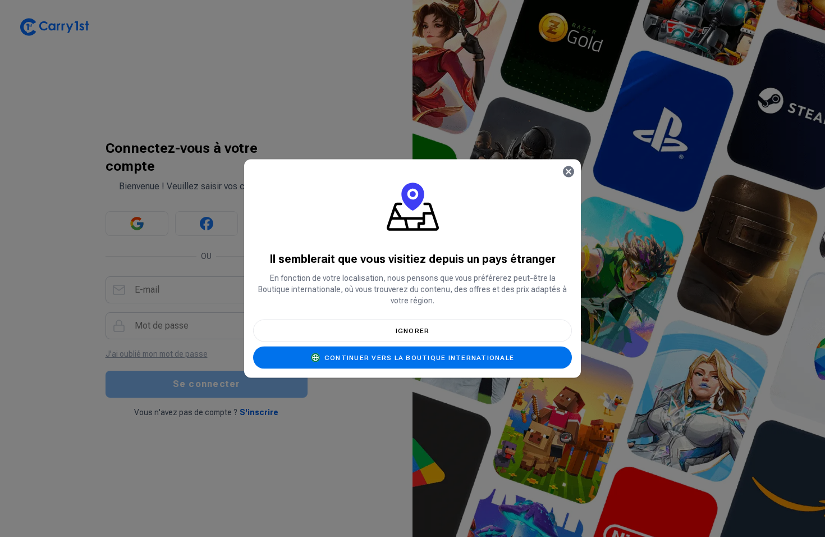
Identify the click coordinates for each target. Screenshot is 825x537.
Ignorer (413, 331)
